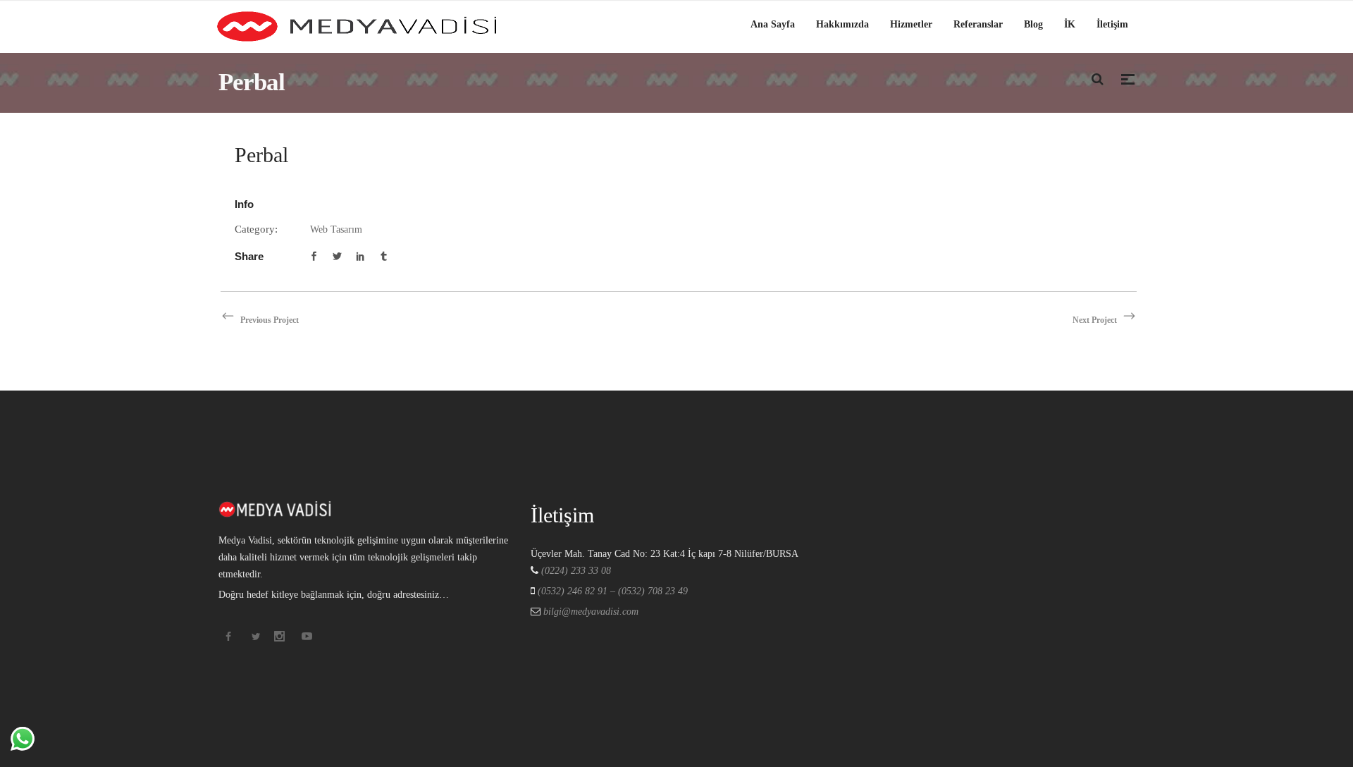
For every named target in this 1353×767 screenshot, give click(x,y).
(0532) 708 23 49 (653, 591)
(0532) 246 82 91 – (578, 591)
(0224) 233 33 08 (576, 570)
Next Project (1095, 320)
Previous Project (269, 320)
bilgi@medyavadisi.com (589, 611)
